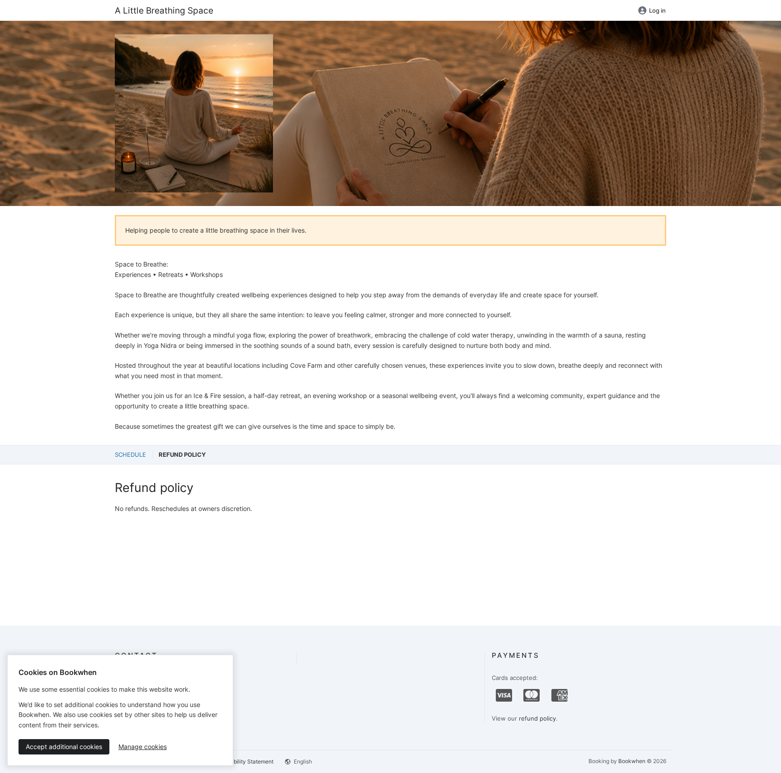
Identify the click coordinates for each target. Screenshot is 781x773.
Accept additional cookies (64, 746)
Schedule (130, 454)
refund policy (537, 718)
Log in (657, 10)
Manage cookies (142, 746)
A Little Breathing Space (164, 10)
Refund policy (182, 454)
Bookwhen (631, 761)
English (302, 761)
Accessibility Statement (243, 761)
